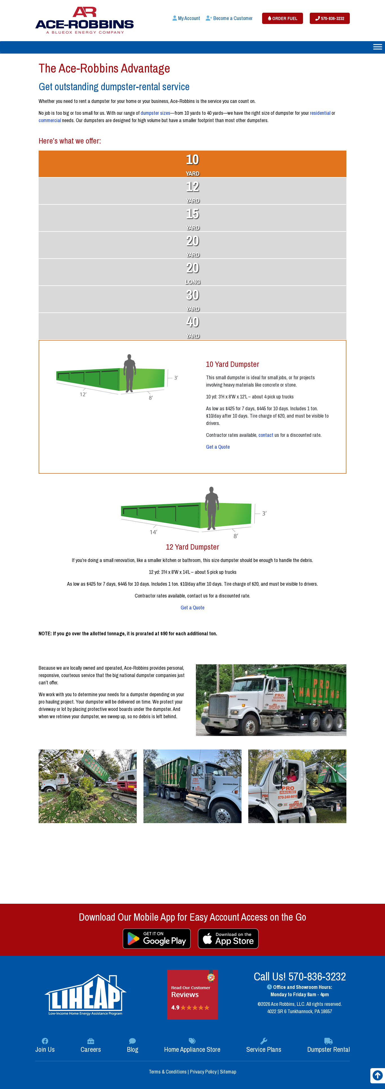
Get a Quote (218, 446)
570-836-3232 (332, 18)
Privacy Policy (203, 1071)
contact (265, 434)
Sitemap (228, 1071)
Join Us (45, 1049)
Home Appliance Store (192, 1049)
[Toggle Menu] (377, 46)
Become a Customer (232, 18)
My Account (188, 18)
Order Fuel (284, 18)
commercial (50, 120)
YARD (193, 164)
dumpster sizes (155, 112)
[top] (378, 1077)
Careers (91, 1049)
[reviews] (192, 994)
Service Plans (263, 1049)
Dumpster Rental (328, 1049)
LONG (192, 272)
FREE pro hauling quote (277, 888)
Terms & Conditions (168, 1071)
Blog (132, 1049)
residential (320, 112)
